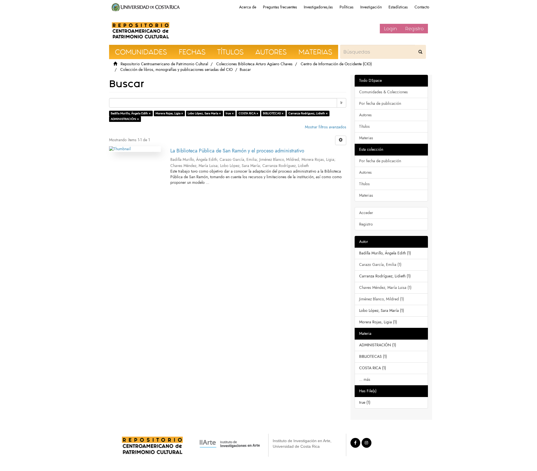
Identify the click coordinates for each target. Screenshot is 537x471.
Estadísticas (398, 7)
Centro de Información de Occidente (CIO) (336, 64)
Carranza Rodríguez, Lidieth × (308, 113)
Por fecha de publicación (380, 103)
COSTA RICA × (248, 113)
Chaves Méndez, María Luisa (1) (385, 287)
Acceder (366, 212)
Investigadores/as (318, 7)
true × (230, 113)
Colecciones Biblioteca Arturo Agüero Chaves (254, 64)
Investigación (371, 7)
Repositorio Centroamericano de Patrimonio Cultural (164, 64)
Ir (341, 102)
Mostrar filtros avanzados (325, 127)
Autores (365, 115)
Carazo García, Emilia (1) (380, 264)
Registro (414, 28)
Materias (366, 138)
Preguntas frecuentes (280, 7)
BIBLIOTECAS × (273, 113)
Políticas (347, 7)
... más (364, 379)
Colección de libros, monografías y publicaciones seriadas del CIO (176, 69)
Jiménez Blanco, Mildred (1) (381, 299)
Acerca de (247, 7)
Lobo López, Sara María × (204, 113)
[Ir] (420, 52)
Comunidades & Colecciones (383, 92)
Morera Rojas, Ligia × (169, 113)
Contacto (421, 7)
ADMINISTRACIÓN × (125, 119)
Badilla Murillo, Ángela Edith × (131, 113)
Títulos (364, 126)
